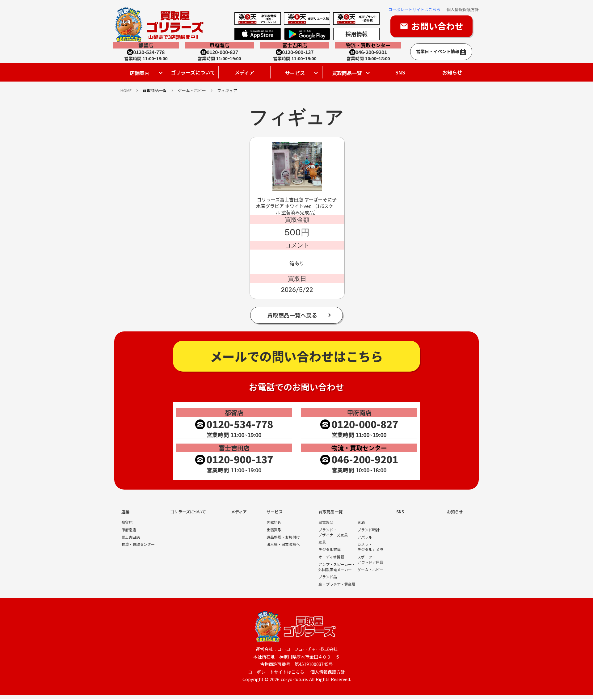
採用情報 (356, 34)
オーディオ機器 (331, 556)
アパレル (364, 537)
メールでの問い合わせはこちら (296, 356)
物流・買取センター (138, 544)
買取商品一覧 (155, 90)
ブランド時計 (368, 529)
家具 (322, 542)
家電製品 (325, 522)
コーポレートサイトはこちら (414, 9)
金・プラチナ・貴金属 (336, 584)
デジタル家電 (329, 549)
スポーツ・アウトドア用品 (370, 559)
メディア (244, 72)
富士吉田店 (130, 537)
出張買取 (274, 529)
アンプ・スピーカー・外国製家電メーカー (336, 567)
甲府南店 (128, 529)
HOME (126, 90)
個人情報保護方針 (463, 9)
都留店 (126, 522)
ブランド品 (327, 576)
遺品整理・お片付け (283, 537)
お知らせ (452, 72)
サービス (275, 512)
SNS (400, 72)
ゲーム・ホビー (370, 569)
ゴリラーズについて (193, 72)
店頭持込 (274, 522)
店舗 (125, 512)
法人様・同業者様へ (283, 544)
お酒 (361, 522)
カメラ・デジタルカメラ (370, 547)
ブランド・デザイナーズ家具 (333, 532)
